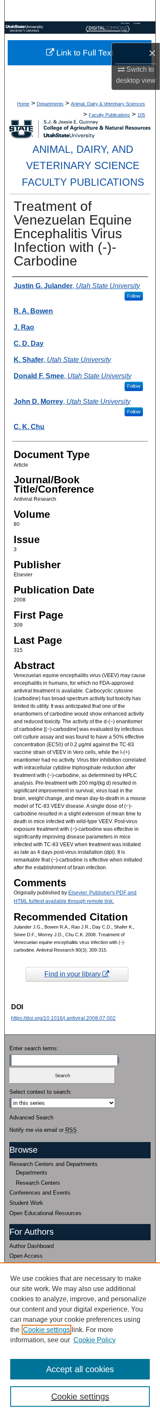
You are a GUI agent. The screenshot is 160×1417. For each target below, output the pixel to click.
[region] (80, 1339)
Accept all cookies (80, 1369)
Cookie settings (46, 1329)
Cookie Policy (94, 1340)
